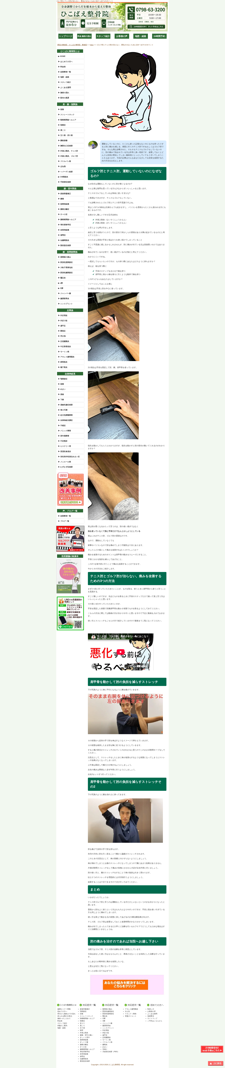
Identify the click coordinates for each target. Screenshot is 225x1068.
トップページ (65, 36)
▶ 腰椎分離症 (63, 209)
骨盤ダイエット (130, 1016)
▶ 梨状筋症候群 (64, 245)
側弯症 (82, 1056)
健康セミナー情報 (64, 1009)
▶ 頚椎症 (62, 125)
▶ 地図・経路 (63, 77)
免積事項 (150, 1016)
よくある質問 (152, 1014)
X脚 (103, 1021)
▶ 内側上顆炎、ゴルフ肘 (68, 156)
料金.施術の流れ (84, 36)
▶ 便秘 (61, 394)
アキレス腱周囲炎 (131, 1009)
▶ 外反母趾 (62, 315)
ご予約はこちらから (154, 1021)
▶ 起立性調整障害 (65, 415)
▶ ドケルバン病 (64, 161)
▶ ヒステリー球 (64, 446)
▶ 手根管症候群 (64, 182)
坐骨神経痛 (84, 1054)
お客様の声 (121, 36)
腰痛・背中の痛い (86, 1035)
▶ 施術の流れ (63, 93)
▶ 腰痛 (61, 199)
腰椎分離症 (84, 1044)
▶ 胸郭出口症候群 (65, 146)
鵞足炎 (104, 1016)
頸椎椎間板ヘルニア (87, 1018)
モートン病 (106, 1040)
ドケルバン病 (107, 1042)
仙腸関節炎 (84, 1059)
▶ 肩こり (62, 130)
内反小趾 (105, 1033)
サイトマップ (152, 1018)
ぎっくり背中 (85, 1037)
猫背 (81, 1030)
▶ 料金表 (62, 67)
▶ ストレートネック (66, 115)
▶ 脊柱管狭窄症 (64, 225)
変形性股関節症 (108, 1014)
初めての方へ (62, 1011)
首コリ (82, 1023)
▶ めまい (62, 389)
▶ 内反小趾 (62, 321)
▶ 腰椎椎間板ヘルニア (67, 219)
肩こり (82, 1025)
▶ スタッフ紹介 (64, 82)
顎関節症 (83, 1011)
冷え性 (127, 1011)
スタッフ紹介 (103, 36)
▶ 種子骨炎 (62, 367)
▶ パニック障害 (64, 431)
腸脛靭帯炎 (106, 1025)
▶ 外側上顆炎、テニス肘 (68, 151)
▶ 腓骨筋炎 (62, 362)
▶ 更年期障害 (63, 436)
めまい (104, 1047)
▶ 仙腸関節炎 (63, 240)
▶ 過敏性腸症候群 (65, 405)
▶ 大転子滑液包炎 (65, 267)
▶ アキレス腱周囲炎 (66, 357)
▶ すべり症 (62, 214)
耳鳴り (104, 1049)
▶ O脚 (60, 288)
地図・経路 (140, 36)
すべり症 (83, 1047)
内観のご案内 (62, 1025)
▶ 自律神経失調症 (65, 420)
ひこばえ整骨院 (114, 1065)
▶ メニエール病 (64, 462)
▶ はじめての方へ (65, 61)
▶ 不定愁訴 (62, 441)
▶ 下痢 (61, 400)
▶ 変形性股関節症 (65, 262)
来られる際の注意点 (64, 1016)
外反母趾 (105, 1030)
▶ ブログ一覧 (63, 521)
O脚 (103, 1018)
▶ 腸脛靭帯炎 (63, 298)
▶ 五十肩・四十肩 (65, 135)
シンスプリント (108, 1028)
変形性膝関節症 (108, 1011)
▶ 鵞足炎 (62, 278)
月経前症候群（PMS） (110, 1052)
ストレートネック (86, 1016)
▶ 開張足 (62, 331)
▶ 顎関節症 (62, 379)
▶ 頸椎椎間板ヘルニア (67, 120)
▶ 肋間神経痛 (63, 204)
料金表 (59, 1021)
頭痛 (81, 1014)
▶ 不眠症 (62, 425)
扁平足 (104, 1035)
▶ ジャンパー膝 (64, 293)
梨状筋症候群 (85, 1061)
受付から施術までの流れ (66, 1014)
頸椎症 (82, 1021)
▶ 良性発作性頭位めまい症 (69, 457)
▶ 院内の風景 (63, 98)
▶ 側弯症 (62, 235)
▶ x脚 (60, 283)
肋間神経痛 (84, 1040)
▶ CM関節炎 (63, 177)
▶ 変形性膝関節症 (65, 273)
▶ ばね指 (62, 166)
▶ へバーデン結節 (65, 172)
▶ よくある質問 (64, 87)
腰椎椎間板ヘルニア (87, 1049)
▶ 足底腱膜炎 (63, 341)
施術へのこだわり (64, 1018)
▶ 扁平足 (62, 326)
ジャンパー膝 (107, 1023)
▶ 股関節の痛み (64, 257)
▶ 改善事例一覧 (64, 72)
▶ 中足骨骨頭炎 (64, 346)
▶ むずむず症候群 (65, 467)
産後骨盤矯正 (85, 1009)
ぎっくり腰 (84, 1042)
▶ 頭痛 (61, 109)
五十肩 (82, 1028)
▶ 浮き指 (62, 336)
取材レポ (150, 1009)
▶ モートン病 (63, 352)
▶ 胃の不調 (62, 410)
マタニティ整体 (130, 1014)
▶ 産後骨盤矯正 (64, 194)
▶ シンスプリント (65, 304)
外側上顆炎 (84, 1033)
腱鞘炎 (104, 1044)
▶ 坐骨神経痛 (63, 230)
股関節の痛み (107, 1009)
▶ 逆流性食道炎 (64, 451)
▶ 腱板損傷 (62, 140)
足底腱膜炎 (106, 1037)
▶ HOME (61, 56)
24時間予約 (159, 36)
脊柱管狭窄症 (85, 1052)
